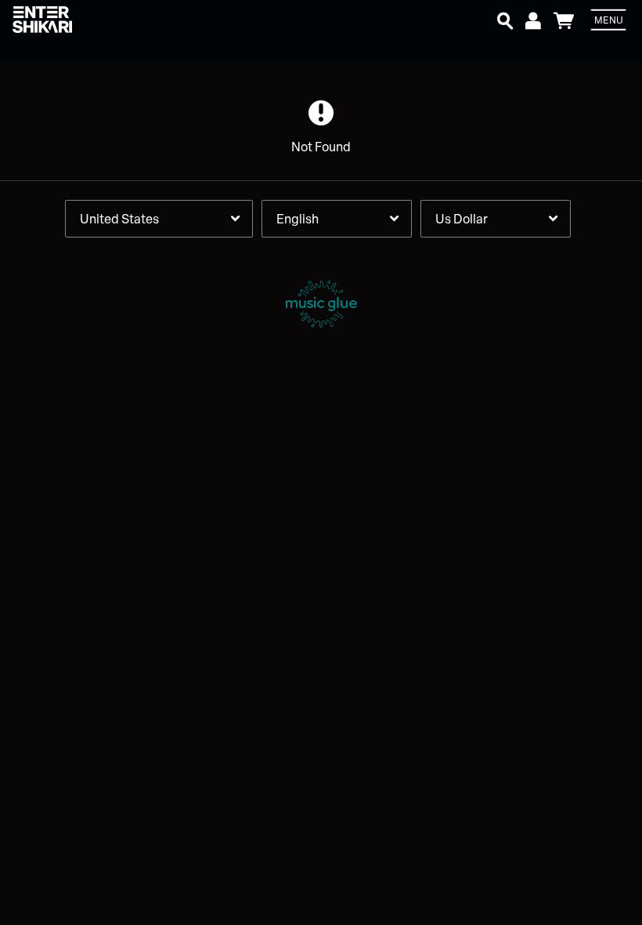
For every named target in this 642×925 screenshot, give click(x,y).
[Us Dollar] (495, 218)
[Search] (505, 19)
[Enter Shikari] (105, 20)
